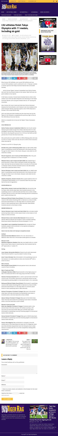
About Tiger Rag (21, 1)
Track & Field (12, 38)
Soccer (23, 37)
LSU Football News (11, 12)
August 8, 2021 (7, 35)
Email (3, 380)
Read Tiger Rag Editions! (31, 15)
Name (3, 376)
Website (4, 385)
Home (2, 12)
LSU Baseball (34, 12)
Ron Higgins (16, 35)
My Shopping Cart (32, 1)
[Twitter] (56, 1)
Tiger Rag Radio (18, 15)
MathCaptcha (7, 395)
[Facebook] (53, 1)
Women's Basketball (21, 38)
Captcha (4, 393)
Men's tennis (17, 37)
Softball (28, 37)
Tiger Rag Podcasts (6, 15)
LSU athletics (25, 35)
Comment (4, 365)
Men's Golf (11, 37)
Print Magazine (4, 1)
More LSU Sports (44, 12)
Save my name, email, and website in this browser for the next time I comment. (19, 390)
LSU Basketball (24, 12)
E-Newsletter (13, 1)
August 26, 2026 (35, 422)
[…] (54, 429)
